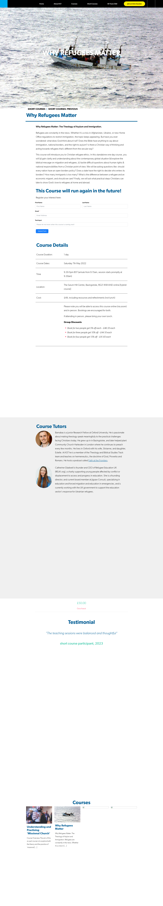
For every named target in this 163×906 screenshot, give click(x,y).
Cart (151, 3)
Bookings (81, 904)
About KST (58, 4)
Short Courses (92, 4)
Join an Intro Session (134, 4)
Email (37, 211)
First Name (38, 202)
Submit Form (42, 231)
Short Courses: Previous (63, 109)
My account (159, 3)
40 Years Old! (112, 4)
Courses (74, 4)
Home (41, 4)
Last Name (85, 202)
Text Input (38, 220)
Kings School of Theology (4, 4)
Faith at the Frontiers (97, 460)
